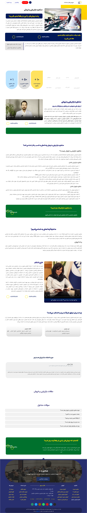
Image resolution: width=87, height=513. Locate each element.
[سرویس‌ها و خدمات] (76, 2)
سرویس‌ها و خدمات (69, 2)
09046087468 (45, 37)
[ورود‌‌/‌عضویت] (13, 2)
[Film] (39, 504)
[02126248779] (13, 37)
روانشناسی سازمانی (23, 497)
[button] (62, 279)
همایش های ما (23, 499)
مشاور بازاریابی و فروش (75, 499)
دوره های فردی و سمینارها (63, 499)
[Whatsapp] (43, 504)
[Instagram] (54, 504)
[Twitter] (36, 504)
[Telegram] (51, 504)
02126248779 (19, 37)
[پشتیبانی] (19, 2)
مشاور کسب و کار (75, 494)
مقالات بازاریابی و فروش (43, 391)
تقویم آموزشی (11, 492)
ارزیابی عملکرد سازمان (23, 492)
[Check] (32, 504)
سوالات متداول (43, 405)
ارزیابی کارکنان (23, 489)
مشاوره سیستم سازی (76, 497)
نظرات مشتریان (11, 497)
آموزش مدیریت (63, 489)
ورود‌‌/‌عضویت (9, 2)
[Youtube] (47, 504)
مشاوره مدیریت (76, 489)
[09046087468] (39, 37)
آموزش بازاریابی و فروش (62, 494)
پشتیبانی (17, 2)
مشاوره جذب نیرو (23, 494)
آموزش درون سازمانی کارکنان (62, 492)
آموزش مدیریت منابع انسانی (62, 497)
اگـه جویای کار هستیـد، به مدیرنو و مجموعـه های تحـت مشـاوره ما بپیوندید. (43, 474)
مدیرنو (38, 511)
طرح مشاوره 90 (76, 492)
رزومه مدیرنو (11, 494)
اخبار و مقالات (11, 499)
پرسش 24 (11, 489)
